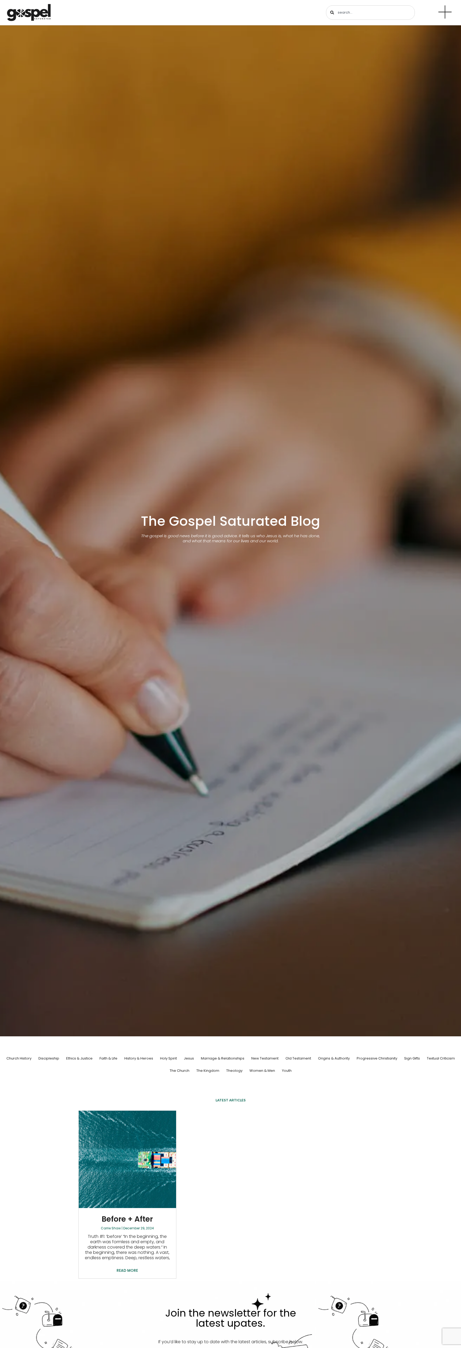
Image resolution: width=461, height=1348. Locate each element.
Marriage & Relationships (222, 1058)
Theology (234, 1070)
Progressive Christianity (377, 1058)
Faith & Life (108, 1058)
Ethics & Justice (79, 1058)
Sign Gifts (412, 1058)
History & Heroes (138, 1058)
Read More (127, 1270)
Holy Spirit (168, 1058)
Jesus (189, 1058)
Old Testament (298, 1058)
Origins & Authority (334, 1058)
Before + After (127, 1219)
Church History (18, 1058)
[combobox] (370, 12)
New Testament (265, 1058)
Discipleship (48, 1058)
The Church (179, 1070)
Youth (287, 1070)
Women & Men (262, 1070)
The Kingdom (207, 1070)
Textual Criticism (441, 1058)
